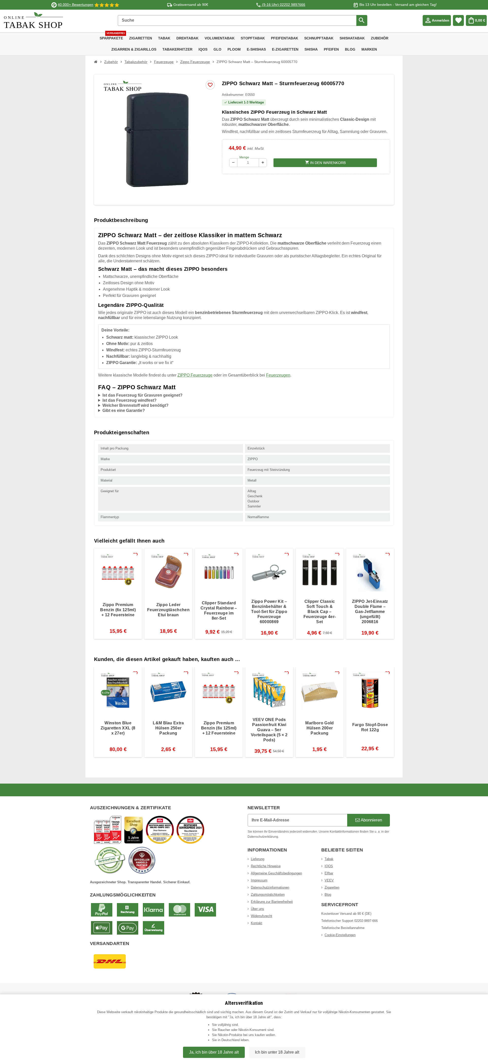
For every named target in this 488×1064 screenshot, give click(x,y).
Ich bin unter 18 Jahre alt (277, 1052)
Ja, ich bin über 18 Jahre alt (214, 1052)
